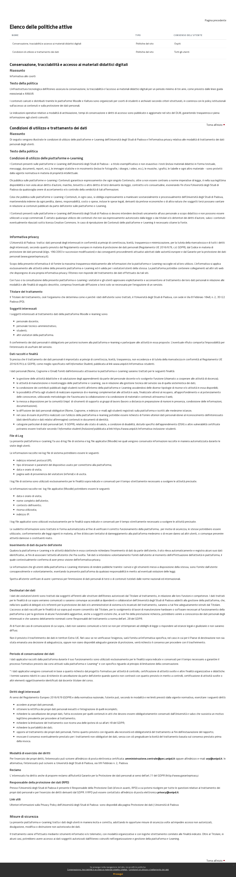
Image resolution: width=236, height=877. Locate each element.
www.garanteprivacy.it (34, 256)
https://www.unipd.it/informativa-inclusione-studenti (145, 429)
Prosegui (118, 874)
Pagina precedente (215, 20)
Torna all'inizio (214, 125)
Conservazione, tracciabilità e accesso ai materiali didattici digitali (97, 869)
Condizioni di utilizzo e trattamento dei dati (149, 869)
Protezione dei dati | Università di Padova (155, 805)
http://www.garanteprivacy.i (182, 775)
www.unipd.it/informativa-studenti (133, 364)
